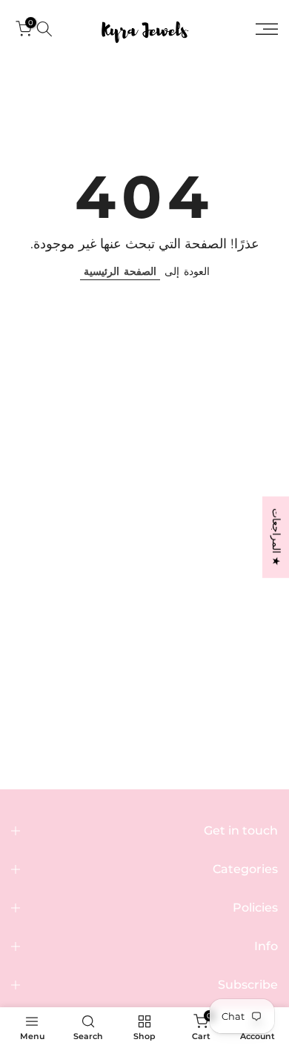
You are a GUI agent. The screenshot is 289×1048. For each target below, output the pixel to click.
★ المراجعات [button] (276, 537)
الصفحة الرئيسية (120, 271)
